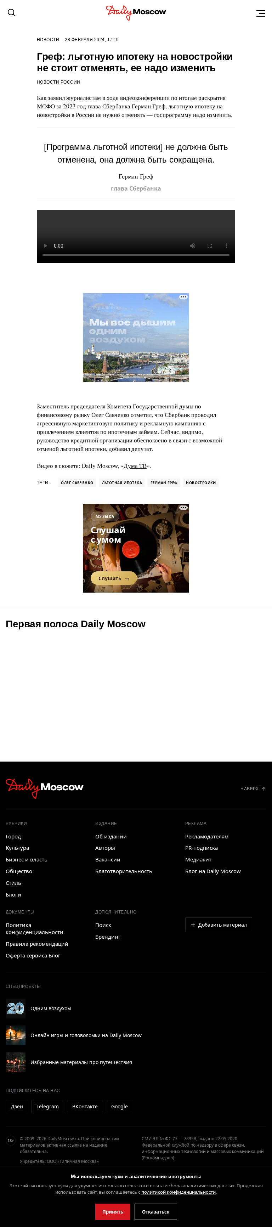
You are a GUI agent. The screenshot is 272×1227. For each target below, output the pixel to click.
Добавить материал (222, 924)
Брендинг (108, 936)
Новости (48, 39)
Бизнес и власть (26, 859)
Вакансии (107, 859)
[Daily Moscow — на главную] (45, 789)
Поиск (103, 924)
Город (13, 836)
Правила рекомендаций (37, 943)
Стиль (13, 882)
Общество (19, 871)
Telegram (47, 1106)
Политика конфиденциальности (34, 928)
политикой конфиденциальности (178, 1192)
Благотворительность (123, 871)
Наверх (249, 788)
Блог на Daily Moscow (213, 871)
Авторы (105, 847)
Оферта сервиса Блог (33, 955)
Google (119, 1106)
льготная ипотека (122, 482)
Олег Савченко (77, 482)
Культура (17, 847)
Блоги (13, 894)
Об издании (111, 836)
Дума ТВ (135, 466)
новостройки (201, 482)
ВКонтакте (85, 1106)
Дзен (17, 1106)
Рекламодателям (206, 836)
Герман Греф (164, 482)
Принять (112, 1212)
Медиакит (198, 859)
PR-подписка (201, 847)
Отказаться (156, 1212)
